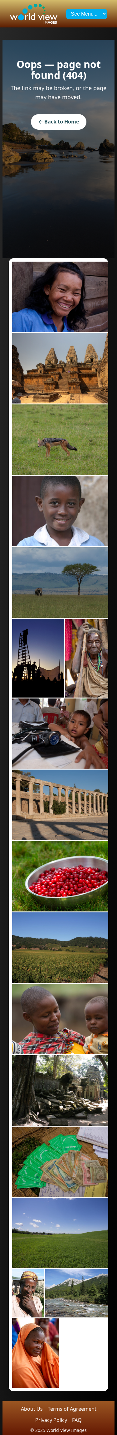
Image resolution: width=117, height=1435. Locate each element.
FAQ (77, 1420)
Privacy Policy (51, 1420)
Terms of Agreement (72, 1408)
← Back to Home (58, 121)
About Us (32, 1408)
